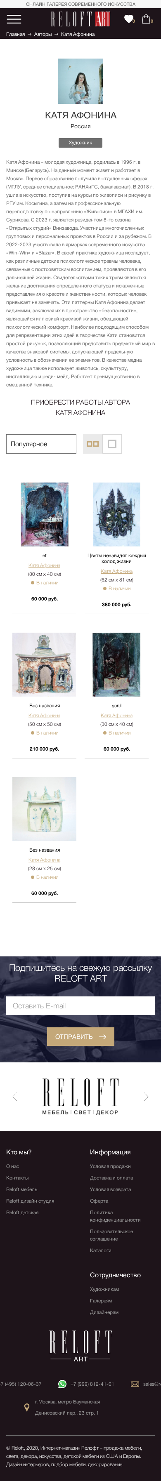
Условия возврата (110, 1189)
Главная (15, 34)
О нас (12, 1166)
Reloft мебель (21, 1189)
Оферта (99, 1201)
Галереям (101, 1301)
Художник (80, 143)
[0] (146, 19)
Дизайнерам (104, 1312)
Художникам (104, 1289)
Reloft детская (22, 1212)
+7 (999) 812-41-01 (92, 1384)
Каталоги (100, 1250)
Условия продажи (110, 1166)
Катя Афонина (78, 34)
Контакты (17, 1178)
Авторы (43, 34)
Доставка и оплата (111, 1178)
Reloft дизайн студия (30, 1201)
